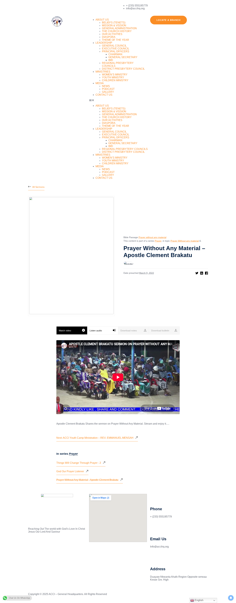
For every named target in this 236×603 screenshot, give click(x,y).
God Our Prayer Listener (70, 471)
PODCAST (108, 89)
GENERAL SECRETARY (122, 57)
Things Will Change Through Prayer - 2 (78, 462)
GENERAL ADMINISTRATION (119, 28)
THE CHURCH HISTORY (117, 31)
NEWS (106, 86)
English (198, 600)
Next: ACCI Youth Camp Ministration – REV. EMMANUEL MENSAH (94, 437)
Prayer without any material (152, 237)
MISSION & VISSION (114, 25)
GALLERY (108, 91)
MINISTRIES (103, 71)
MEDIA (100, 83)
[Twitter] (41, 543)
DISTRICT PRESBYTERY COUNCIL (123, 68)
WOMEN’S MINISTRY (114, 74)
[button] (118, 100)
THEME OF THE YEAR (115, 40)
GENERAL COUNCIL (114, 45)
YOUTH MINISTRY (113, 77)
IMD (110, 60)
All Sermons (38, 187)
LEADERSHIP (104, 42)
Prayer (158, 241)
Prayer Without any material (184, 241)
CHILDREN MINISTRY (115, 80)
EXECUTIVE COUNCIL (115, 48)
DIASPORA (108, 37)
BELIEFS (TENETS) (113, 22)
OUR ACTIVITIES (112, 34)
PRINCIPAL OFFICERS (115, 51)
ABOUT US (102, 19)
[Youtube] (49, 543)
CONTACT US (104, 94)
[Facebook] (32, 543)
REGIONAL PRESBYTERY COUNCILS (125, 149)
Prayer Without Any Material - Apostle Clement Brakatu (87, 479)
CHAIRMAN (115, 54)
